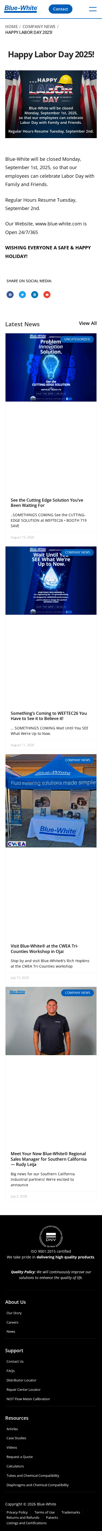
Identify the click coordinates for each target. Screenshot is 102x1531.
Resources (17, 1418)
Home (11, 26)
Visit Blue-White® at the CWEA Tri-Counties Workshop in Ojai (44, 948)
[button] (10, 294)
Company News (38, 26)
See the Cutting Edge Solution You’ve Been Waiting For (47, 502)
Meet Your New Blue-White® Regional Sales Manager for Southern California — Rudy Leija (49, 1159)
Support (14, 1350)
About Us (15, 1302)
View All (88, 323)
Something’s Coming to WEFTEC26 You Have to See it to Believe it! (49, 716)
